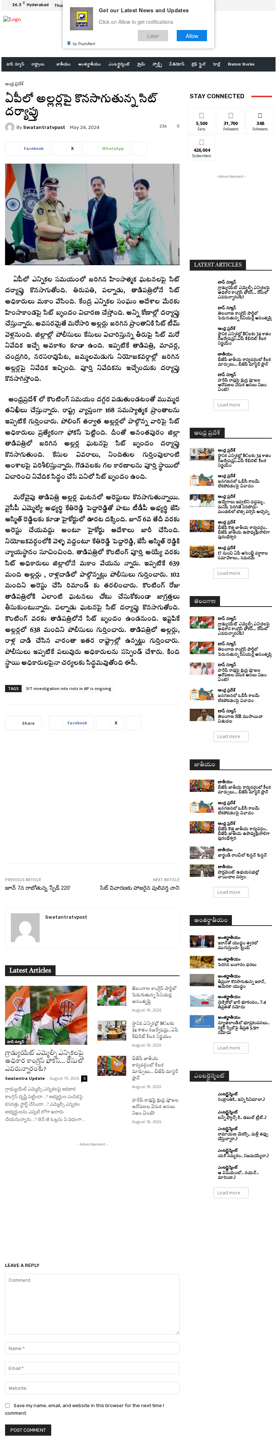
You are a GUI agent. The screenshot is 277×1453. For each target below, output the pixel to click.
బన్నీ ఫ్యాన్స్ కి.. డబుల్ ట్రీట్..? (242, 1118)
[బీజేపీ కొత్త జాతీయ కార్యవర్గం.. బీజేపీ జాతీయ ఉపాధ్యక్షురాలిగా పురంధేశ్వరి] (202, 526)
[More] (140, 148)
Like (202, 114)
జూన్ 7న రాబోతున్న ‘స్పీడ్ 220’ (38, 888)
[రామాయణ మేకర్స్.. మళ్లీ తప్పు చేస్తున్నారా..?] (202, 1132)
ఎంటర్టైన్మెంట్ (227, 1094)
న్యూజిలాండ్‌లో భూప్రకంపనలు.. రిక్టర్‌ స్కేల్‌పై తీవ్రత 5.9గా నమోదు (243, 1028)
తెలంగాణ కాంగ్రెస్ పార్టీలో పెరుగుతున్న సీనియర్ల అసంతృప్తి (154, 995)
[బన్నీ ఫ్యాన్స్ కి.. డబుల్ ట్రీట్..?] (202, 1115)
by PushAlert (84, 43)
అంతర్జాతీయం (229, 937)
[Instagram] (249, 5)
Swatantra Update (25, 1078)
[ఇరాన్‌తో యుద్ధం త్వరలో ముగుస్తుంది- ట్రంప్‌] (202, 941)
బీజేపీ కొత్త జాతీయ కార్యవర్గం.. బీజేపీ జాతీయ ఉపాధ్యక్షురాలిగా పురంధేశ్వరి (244, 532)
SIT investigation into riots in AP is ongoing (68, 688)
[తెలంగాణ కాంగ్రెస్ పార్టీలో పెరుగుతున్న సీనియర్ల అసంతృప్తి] (111, 996)
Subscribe (201, 140)
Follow (231, 114)
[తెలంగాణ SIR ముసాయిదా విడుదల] (202, 715)
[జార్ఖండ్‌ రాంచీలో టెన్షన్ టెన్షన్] (202, 852)
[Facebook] (240, 5)
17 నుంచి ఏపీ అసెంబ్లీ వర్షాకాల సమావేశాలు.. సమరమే (243, 556)
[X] (257, 5)
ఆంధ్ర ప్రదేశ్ (14, 84)
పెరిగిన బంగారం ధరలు (237, 965)
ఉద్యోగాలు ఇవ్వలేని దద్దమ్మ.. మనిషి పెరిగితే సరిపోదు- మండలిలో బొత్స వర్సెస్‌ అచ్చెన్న (243, 507)
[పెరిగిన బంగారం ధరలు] (202, 962)
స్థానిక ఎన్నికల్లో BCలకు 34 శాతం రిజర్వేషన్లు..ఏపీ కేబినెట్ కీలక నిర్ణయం (155, 1030)
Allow (192, 35)
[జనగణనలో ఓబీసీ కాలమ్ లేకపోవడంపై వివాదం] (202, 480)
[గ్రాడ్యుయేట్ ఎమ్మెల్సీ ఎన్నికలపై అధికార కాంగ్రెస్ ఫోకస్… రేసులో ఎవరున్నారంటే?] (46, 1015)
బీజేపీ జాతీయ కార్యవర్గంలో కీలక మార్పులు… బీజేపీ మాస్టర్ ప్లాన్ (244, 790)
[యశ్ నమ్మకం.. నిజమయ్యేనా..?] (202, 1153)
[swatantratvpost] (11, 127)
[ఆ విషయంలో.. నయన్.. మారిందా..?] (202, 1171)
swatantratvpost (44, 127)
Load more (228, 405)
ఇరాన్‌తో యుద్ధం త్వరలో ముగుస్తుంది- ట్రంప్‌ (238, 945)
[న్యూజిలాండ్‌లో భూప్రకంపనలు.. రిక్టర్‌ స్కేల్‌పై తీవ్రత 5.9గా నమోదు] (202, 1021)
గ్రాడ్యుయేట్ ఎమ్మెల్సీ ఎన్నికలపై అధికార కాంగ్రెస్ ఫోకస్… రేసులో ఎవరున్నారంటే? (44, 1061)
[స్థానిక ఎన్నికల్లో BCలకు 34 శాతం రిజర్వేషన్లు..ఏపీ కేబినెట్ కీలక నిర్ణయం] (111, 1031)
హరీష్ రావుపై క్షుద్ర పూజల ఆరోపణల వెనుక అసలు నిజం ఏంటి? (155, 1107)
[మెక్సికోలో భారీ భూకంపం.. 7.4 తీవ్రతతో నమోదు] (202, 1001)
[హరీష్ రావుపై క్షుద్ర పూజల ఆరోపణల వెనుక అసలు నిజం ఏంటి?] (111, 1107)
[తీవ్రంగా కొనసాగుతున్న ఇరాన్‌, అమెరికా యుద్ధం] (202, 980)
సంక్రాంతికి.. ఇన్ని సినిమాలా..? (241, 1100)
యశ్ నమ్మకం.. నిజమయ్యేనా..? (243, 1156)
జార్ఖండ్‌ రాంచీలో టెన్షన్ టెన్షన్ (242, 856)
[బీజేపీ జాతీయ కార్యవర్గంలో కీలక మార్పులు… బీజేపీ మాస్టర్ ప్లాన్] (111, 1066)
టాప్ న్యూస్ (15, 1041)
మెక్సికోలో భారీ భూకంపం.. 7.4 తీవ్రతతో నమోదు (242, 1005)
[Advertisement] (92, 802)
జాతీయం (225, 354)
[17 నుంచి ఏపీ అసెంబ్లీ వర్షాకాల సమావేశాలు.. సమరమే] (202, 552)
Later (153, 35)
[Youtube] (266, 5)
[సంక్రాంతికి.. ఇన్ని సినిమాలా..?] (202, 1097)
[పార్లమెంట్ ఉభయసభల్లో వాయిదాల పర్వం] (202, 871)
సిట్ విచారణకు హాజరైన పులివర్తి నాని (140, 888)
